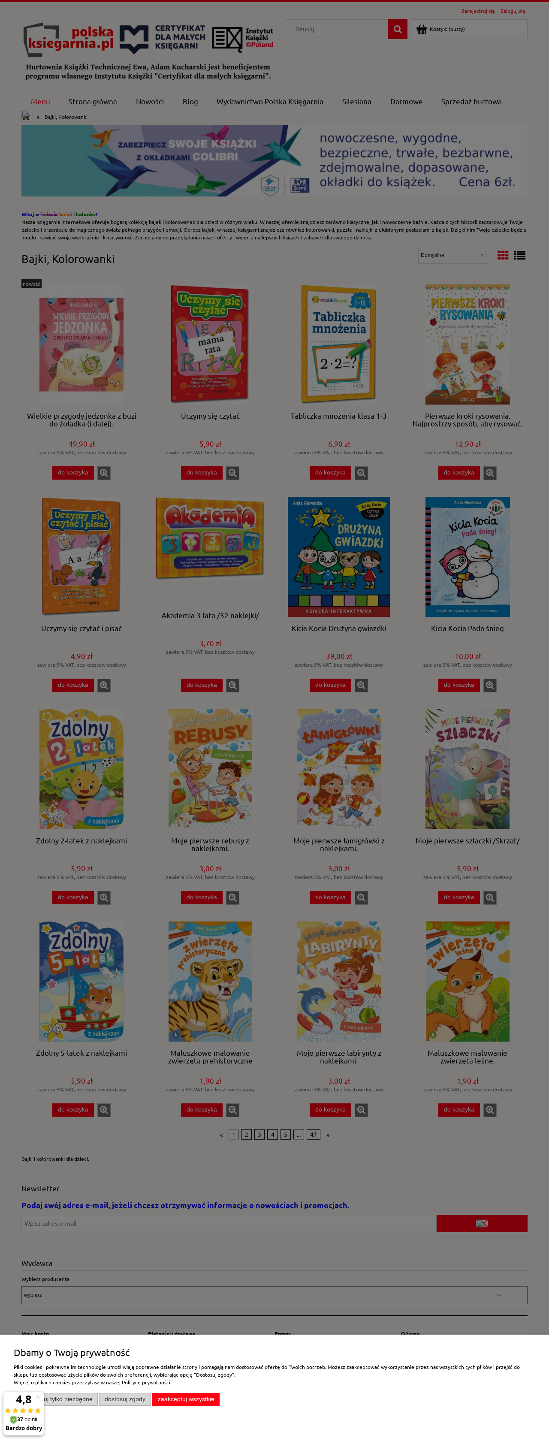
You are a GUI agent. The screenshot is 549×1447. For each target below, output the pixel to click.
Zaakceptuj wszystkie (186, 1399)
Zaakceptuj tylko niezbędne (56, 1399)
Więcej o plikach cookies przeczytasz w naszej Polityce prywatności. (93, 1382)
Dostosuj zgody (125, 1399)
